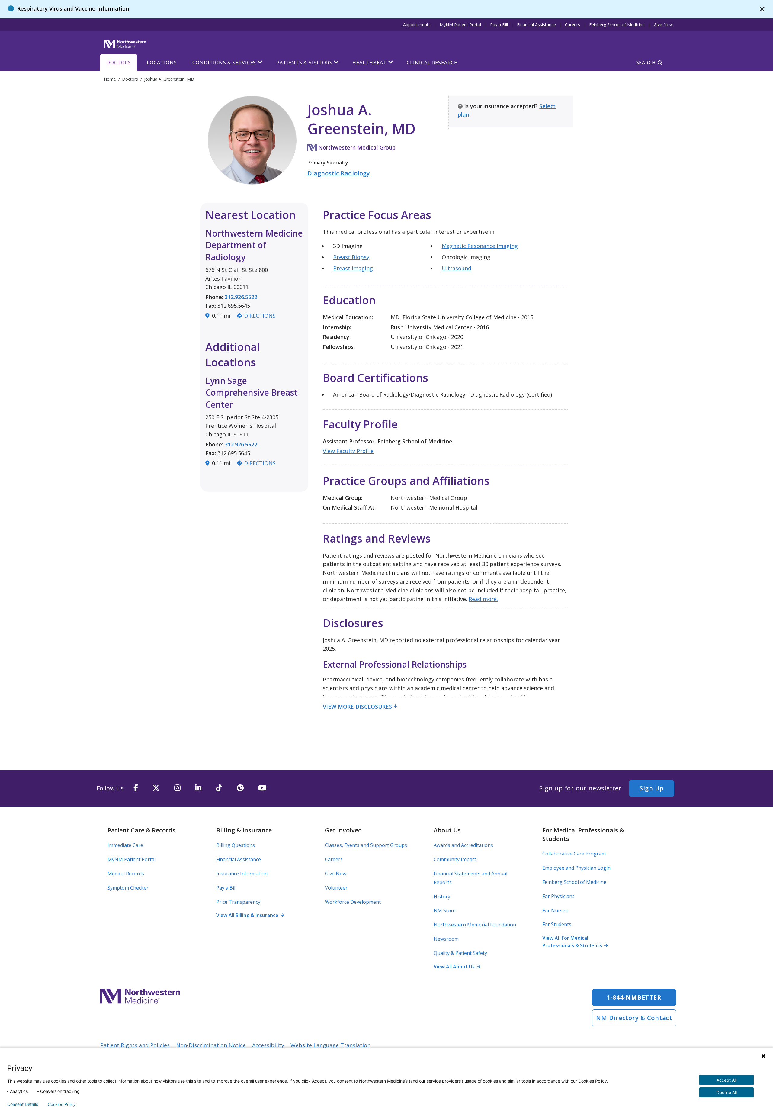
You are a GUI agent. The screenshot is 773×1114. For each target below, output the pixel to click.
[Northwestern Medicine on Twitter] (156, 788)
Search (646, 62)
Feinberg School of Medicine (617, 24)
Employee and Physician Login (576, 867)
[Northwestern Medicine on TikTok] (219, 788)
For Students (556, 924)
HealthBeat (369, 62)
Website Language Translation (330, 1045)
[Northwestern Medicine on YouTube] (262, 788)
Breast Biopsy (351, 257)
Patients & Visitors (304, 62)
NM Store (445, 910)
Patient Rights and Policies (135, 1045)
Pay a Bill (499, 24)
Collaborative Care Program (574, 853)
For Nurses (555, 910)
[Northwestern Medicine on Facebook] (135, 788)
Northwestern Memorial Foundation (475, 924)
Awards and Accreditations (463, 845)
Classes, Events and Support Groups (366, 845)
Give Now (663, 24)
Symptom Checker (128, 887)
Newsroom (446, 938)
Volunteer (336, 887)
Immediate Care (125, 845)
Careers (572, 24)
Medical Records (125, 873)
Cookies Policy (61, 1104)
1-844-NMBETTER (634, 997)
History (442, 896)
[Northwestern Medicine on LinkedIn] (198, 788)
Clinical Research (432, 62)
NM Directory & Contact (634, 1018)
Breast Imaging (353, 268)
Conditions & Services (224, 62)
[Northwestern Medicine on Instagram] (177, 788)
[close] (762, 9)
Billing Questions (235, 845)
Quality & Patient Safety (460, 953)
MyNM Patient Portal (460, 24)
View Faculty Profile (348, 451)
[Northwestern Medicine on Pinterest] (240, 788)
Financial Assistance (536, 24)
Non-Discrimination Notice (211, 1045)
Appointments (417, 24)
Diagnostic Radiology (338, 173)
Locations (162, 62)
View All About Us (457, 966)
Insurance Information (242, 873)
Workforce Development (353, 902)
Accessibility (268, 1045)
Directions (260, 315)
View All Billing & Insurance (250, 915)
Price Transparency (238, 902)
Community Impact (455, 859)
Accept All (726, 1080)
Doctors (118, 62)
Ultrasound (456, 268)
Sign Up (652, 788)
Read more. (483, 599)
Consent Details (22, 1104)
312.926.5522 (241, 297)
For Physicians (558, 896)
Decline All (727, 1092)
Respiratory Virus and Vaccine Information (73, 8)
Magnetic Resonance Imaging (480, 246)
